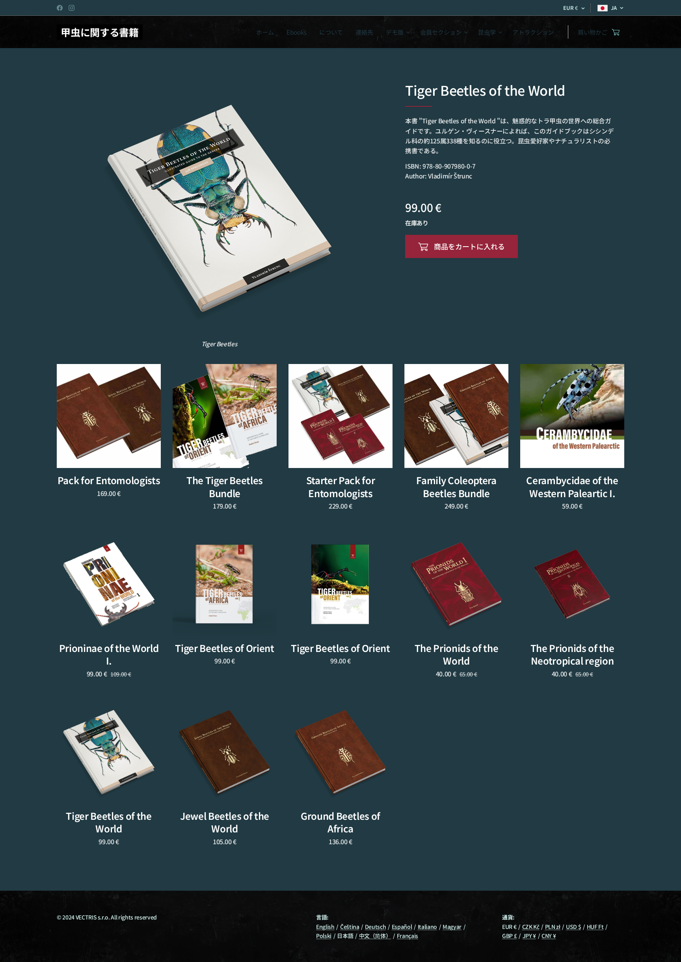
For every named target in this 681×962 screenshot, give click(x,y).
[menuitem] (267, 32)
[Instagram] (71, 8)
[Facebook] (60, 8)
